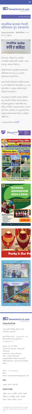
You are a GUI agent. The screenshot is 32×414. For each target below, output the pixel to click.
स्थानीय (20, 393)
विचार (5, 399)
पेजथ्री (25, 393)
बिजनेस (5, 396)
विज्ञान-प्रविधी (12, 399)
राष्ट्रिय (4, 393)
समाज (9, 393)
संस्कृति (16, 122)
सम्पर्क (10, 384)
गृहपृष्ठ (5, 384)
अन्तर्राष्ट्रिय (11, 396)
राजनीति (14, 393)
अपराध (19, 399)
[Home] (16, 9)
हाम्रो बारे (15, 384)
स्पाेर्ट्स (18, 396)
